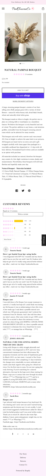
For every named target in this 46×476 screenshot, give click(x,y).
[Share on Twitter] (23, 191)
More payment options (23, 101)
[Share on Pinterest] (29, 191)
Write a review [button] (23, 214)
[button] (19, 74)
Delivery (23, 457)
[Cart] (43, 8)
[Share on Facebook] (17, 191)
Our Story (23, 454)
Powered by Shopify (23, 470)
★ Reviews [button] (43, 240)
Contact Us (23, 464)
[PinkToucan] (23, 8)
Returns (23, 461)
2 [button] (17, 434)
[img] (15, 248)
